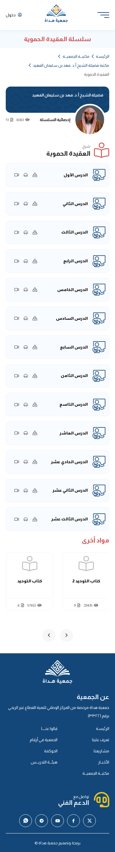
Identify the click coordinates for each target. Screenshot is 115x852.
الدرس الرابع (75, 260)
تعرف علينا (100, 739)
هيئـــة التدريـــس (44, 762)
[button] (66, 635)
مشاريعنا (101, 750)
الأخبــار (103, 762)
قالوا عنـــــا (49, 728)
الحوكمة (50, 750)
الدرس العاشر (73, 433)
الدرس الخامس (72, 289)
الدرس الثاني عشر (70, 490)
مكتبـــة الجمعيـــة (76, 56)
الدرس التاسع (73, 404)
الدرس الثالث (74, 232)
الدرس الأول (76, 175)
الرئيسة (102, 56)
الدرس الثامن (74, 375)
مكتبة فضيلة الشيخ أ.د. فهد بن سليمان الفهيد (71, 65)
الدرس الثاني (75, 203)
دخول (11, 15)
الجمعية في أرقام (43, 739)
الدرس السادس (72, 318)
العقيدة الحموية (28, 581)
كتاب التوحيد (85, 581)
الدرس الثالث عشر (69, 519)
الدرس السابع (74, 347)
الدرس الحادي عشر (69, 461)
